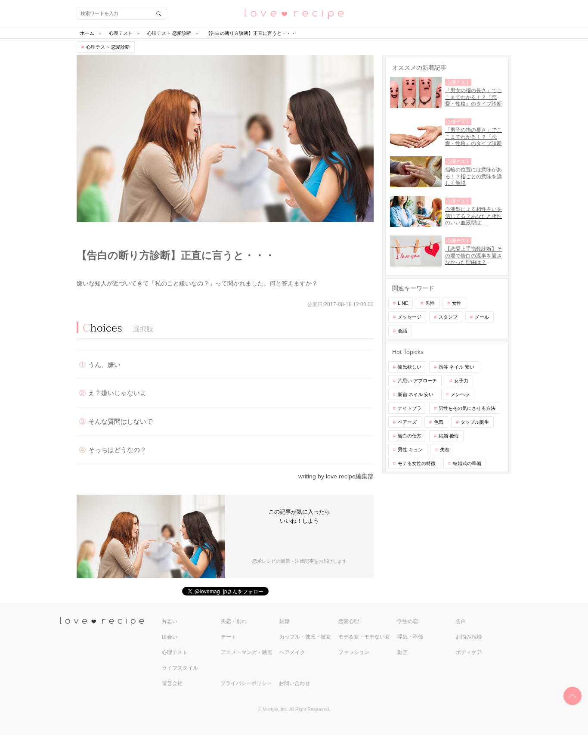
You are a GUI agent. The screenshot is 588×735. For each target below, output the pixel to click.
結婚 (284, 621)
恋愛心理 (348, 621)
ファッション (353, 652)
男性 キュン (410, 449)
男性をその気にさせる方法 (467, 408)
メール (482, 316)
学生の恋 (407, 621)
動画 (402, 652)
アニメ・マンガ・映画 (246, 652)
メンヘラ (460, 394)
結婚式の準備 (467, 463)
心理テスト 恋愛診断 (108, 47)
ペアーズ (407, 422)
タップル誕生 (475, 422)
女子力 (461, 380)
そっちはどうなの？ (117, 449)
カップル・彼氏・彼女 (305, 637)
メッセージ (409, 316)
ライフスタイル (180, 668)
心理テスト (175, 652)
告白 (461, 621)
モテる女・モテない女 (364, 637)
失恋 (444, 449)
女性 (456, 303)
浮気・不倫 (410, 637)
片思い (169, 621)
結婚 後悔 (449, 435)
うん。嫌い (104, 364)
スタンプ (448, 316)
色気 (438, 422)
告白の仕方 (409, 435)
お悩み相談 (469, 637)
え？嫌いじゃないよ (117, 393)
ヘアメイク (292, 652)
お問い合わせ (294, 683)
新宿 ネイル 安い (415, 394)
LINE (403, 303)
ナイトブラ (409, 408)
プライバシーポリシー (246, 683)
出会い (169, 637)
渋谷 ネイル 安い (456, 366)
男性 (430, 303)
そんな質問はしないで (120, 421)
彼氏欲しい (409, 366)
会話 (402, 330)
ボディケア (469, 652)
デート (228, 637)
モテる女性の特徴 (417, 463)
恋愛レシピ (294, 13)
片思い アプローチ (417, 380)
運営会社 (172, 683)
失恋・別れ (234, 621)
